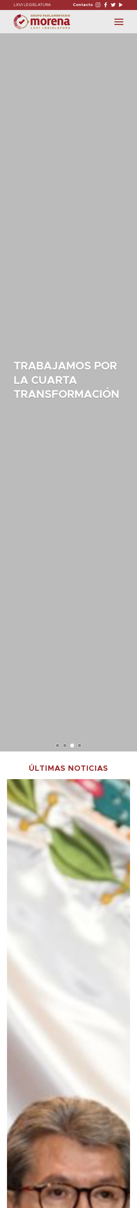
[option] (68, 389)
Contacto (83, 5)
